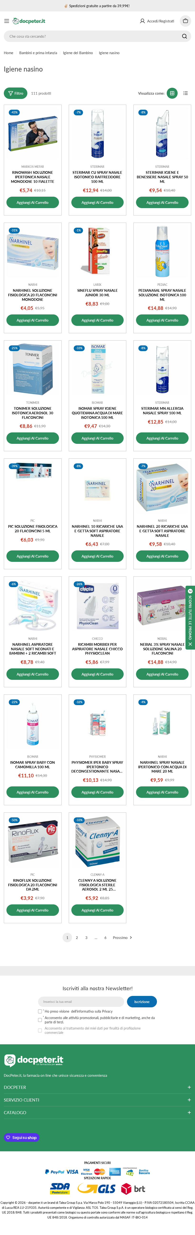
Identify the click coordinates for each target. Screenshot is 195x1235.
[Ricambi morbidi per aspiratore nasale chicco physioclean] (97, 605)
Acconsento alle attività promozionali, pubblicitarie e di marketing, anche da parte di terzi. (100, 1020)
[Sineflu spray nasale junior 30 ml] (97, 251)
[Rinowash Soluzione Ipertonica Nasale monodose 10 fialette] (32, 133)
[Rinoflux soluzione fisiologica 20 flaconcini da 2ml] (32, 841)
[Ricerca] (184, 36)
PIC (32, 521)
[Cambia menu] (7, 21)
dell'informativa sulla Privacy (91, 1011)
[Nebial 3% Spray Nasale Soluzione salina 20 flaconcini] (162, 605)
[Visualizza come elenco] (185, 93)
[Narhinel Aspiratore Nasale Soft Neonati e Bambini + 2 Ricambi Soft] (32, 605)
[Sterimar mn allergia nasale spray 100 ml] (162, 369)
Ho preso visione (78, 1011)
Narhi (32, 285)
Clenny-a (97, 874)
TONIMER (32, 403)
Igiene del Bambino (78, 53)
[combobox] (97, 36)
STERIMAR (97, 167)
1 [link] (67, 937)
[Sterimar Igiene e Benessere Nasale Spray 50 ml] (162, 133)
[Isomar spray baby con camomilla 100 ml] (32, 723)
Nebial (162, 639)
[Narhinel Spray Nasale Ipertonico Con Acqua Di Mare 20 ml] (162, 723)
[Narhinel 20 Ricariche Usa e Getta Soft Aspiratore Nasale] (162, 487)
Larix (97, 285)
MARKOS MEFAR (32, 167)
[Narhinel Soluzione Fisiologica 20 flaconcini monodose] (32, 251)
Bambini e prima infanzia (38, 53)
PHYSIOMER (97, 756)
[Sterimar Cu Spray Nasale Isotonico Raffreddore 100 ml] (97, 133)
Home (8, 53)
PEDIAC (162, 285)
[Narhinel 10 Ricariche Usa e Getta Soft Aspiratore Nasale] (97, 487)
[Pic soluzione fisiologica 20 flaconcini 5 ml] (32, 487)
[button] (190, 618)
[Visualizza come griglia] (172, 93)
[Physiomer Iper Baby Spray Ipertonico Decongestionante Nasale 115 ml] (97, 723)
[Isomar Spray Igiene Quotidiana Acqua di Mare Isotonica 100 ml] (97, 369)
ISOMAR (97, 403)
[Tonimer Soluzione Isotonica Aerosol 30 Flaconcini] (32, 369)
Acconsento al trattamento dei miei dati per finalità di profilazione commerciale (93, 1030)
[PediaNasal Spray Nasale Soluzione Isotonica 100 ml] (162, 251)
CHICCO (97, 639)
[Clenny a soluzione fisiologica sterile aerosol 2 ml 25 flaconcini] (97, 841)
